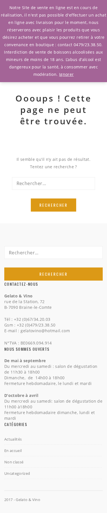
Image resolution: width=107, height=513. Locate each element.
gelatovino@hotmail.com (45, 330)
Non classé (14, 462)
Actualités (13, 439)
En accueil (13, 450)
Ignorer (66, 74)
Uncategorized (17, 473)
